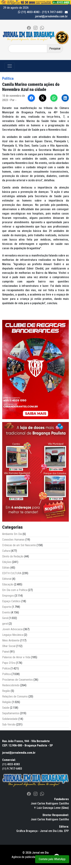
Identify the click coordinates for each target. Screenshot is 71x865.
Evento (6, 612)
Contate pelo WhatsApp (52, 859)
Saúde (5, 707)
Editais (6, 567)
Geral (5, 618)
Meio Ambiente (10, 640)
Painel (5, 651)
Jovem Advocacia (12, 629)
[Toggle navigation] (10, 66)
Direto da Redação (12, 556)
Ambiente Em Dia (12, 534)
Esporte (6, 607)
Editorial (6, 579)
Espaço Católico (11, 601)
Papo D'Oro (8, 663)
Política (7, 78)
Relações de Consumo (15, 696)
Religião (6, 702)
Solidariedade (10, 719)
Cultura (6, 551)
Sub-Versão (8, 724)
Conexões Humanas (13, 539)
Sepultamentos (10, 713)
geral (5, 623)
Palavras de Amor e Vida (16, 657)
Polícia (6, 668)
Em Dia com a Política (14, 590)
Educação (7, 584)
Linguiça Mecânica (12, 635)
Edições (6, 562)
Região (6, 691)
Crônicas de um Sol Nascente (19, 545)
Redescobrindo (10, 685)
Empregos (8, 595)
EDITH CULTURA (11, 573)
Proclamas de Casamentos (17, 679)
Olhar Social (8, 646)
